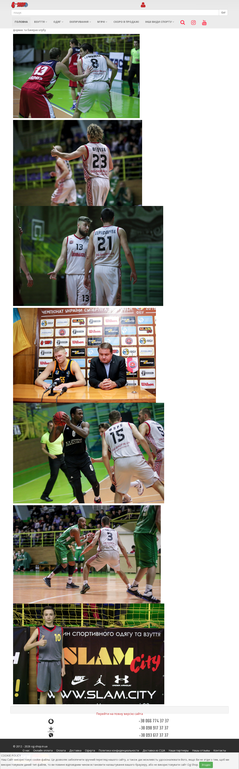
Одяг (57, 22)
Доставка (75, 750)
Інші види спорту (158, 22)
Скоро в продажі (126, 22)
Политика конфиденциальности (119, 750)
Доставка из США (154, 750)
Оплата (61, 750)
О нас (26, 750)
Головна (21, 22)
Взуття (39, 22)
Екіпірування (79, 22)
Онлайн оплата (43, 750)
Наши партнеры (179, 750)
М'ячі (101, 22)
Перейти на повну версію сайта (119, 714)
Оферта (90, 750)
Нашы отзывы (201, 750)
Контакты (219, 750)
